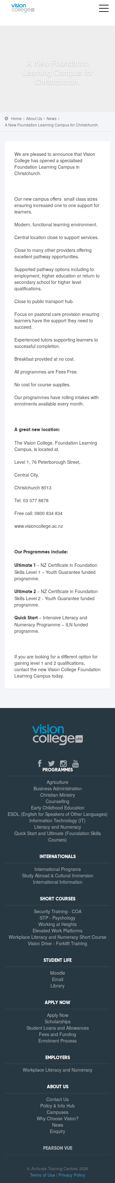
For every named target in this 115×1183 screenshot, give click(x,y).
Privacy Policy (71, 1175)
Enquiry (57, 1131)
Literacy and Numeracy (57, 827)
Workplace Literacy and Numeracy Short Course (57, 937)
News (57, 1125)
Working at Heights (57, 924)
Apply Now (57, 1015)
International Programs (57, 869)
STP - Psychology (57, 917)
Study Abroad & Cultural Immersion (57, 875)
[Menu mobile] (104, 9)
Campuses (57, 1112)
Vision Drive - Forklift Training (57, 943)
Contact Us (57, 1099)
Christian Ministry (57, 795)
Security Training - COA (57, 911)
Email (57, 979)
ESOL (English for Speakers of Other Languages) (58, 814)
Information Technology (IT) (57, 820)
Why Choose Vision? (58, 1118)
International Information (57, 882)
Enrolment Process (57, 1040)
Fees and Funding (57, 1034)
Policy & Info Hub (57, 1105)
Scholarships (58, 1021)
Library (57, 985)
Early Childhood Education (57, 807)
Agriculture (57, 782)
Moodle (57, 973)
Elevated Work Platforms (57, 930)
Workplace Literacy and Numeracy (57, 1069)
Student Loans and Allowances (58, 1028)
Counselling (57, 801)
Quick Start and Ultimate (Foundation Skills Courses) (57, 836)
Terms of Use (42, 1175)
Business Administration (58, 788)
